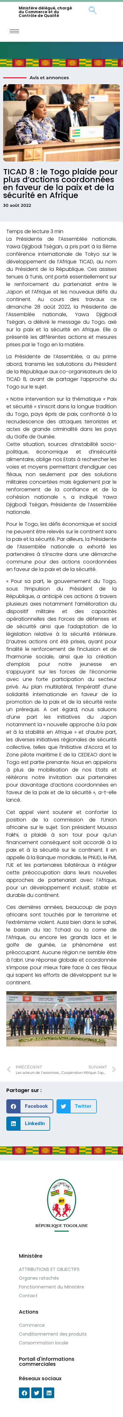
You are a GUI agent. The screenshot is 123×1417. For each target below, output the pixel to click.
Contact (28, 1296)
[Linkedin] (49, 1392)
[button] (29, 1106)
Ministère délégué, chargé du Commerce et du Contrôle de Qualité (45, 11)
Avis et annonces (49, 77)
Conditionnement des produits (53, 1334)
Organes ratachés (39, 1278)
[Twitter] (36, 1392)
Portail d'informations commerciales (46, 1361)
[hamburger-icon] (14, 31)
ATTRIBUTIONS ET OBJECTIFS (49, 1269)
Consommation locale (43, 1343)
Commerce (32, 1325)
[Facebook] (24, 1392)
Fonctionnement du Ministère (51, 1287)
